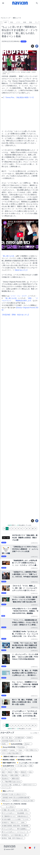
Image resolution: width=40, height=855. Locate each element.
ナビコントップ (5, 18)
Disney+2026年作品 (9, 747)
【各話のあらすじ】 (21, 270)
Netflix (4, 744)
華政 (16, 772)
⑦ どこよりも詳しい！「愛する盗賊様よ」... (15, 829)
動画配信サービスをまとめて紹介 (23, 800)
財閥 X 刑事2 (14, 775)
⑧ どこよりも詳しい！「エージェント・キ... (15, 832)
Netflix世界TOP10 (8, 766)
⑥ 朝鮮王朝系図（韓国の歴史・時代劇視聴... (15, 825)
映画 (24, 22)
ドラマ (18, 22)
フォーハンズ (6, 788)
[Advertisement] (20, 11)
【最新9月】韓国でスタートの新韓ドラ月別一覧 (17, 756)
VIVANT (29, 737)
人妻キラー (24, 775)
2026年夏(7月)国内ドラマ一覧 (11, 741)
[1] (4, 528)
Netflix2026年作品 (16, 744)
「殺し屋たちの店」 (9, 256)
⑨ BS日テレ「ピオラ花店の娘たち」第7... (15, 835)
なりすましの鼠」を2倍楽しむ (11, 784)
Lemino (13, 750)
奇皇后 (10, 772)
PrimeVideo (22, 747)
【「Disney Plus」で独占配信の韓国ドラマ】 (18, 97)
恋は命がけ (5, 778)
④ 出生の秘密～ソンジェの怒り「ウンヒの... (15, 819)
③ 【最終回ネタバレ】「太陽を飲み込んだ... (15, 816)
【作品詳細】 (6, 314)
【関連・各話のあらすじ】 (20, 314)
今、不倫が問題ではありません (11, 781)
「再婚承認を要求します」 (23, 300)
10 (32, 528)
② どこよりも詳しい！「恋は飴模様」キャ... (15, 813)
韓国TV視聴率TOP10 (9, 763)
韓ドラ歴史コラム (31, 750)
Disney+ (28, 744)
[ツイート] (32, 46)
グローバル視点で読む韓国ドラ (11, 753)
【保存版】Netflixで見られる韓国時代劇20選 (15, 797)
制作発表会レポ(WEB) (24, 759)
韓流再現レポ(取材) (9, 759)
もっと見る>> (8, 807)
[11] (35, 528)
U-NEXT (4, 750)
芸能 (30, 22)
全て (5, 22)
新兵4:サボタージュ (29, 784)
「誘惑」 (30, 298)
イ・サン (4, 769)
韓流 (11, 22)
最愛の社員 (15, 778)
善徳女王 (23, 772)
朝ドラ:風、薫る (7, 737)
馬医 (30, 766)
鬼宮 (3, 772)
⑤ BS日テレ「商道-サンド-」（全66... (13, 822)
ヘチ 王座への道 (21, 766)
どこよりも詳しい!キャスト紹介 (28, 763)
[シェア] (36, 46)
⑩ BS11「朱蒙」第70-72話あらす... (13, 838)
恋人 (30, 772)
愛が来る (4, 775)
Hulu (21, 750)
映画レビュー (6, 800)
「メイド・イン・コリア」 (18, 296)
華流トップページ (8, 791)
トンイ (12, 769)
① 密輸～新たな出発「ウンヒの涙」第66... (15, 810)
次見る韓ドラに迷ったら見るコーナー (13, 794)
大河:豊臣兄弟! (19, 737)
